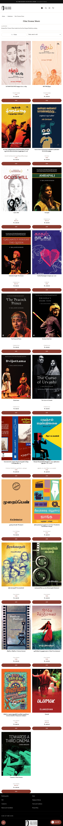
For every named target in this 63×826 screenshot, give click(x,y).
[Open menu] (49, 8)
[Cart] (53, 8)
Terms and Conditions (37, 804)
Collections (10, 16)
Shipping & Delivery (36, 800)
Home (3, 16)
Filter (15, 35)
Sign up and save (7, 816)
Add (16, 100)
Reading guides (5, 796)
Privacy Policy (35, 808)
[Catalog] (42, 8)
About (33, 796)
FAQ (2, 800)
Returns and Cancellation (7, 808)
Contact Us (3, 804)
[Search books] (46, 8)
